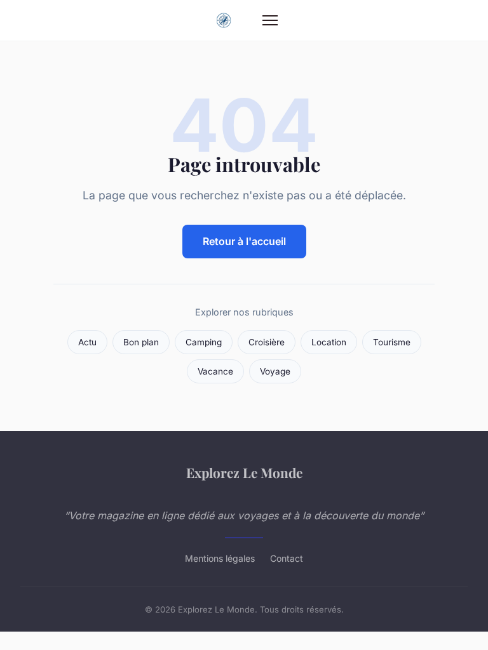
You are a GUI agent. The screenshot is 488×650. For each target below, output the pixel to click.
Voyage (275, 371)
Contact (286, 558)
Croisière (266, 342)
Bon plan (141, 342)
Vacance (215, 371)
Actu (87, 342)
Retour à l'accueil (244, 241)
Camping (204, 342)
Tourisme (391, 342)
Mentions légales (220, 558)
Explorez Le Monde (244, 472)
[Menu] (270, 20)
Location (328, 342)
